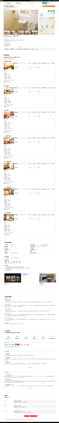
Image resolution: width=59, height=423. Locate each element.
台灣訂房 (32, 0)
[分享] (49, 11)
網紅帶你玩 (49, 0)
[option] (47, 278)
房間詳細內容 (7, 106)
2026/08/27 (34, 91)
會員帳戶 (57, 0)
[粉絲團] (51, 11)
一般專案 (15, 67)
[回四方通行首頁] (1, 0)
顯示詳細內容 (7, 284)
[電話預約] (54, 11)
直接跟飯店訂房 (37, 0)
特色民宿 (42, 0)
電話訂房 (11, 80)
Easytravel (31, 422)
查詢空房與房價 (7, 80)
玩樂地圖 (54, 0)
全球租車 (45, 0)
